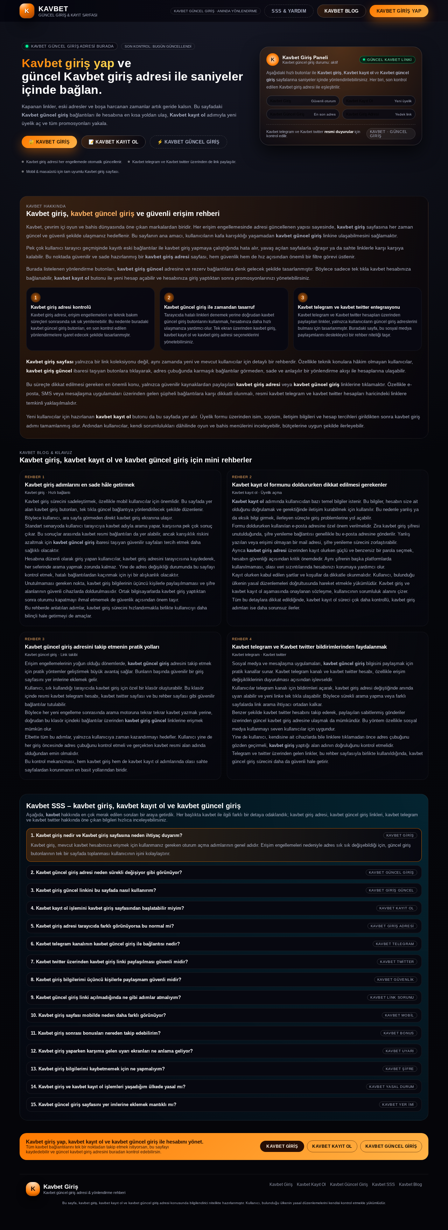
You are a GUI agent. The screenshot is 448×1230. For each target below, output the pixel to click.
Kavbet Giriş (282, 1146)
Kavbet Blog (410, 1184)
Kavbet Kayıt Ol (332, 1146)
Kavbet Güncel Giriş (391, 1146)
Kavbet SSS (383, 1184)
